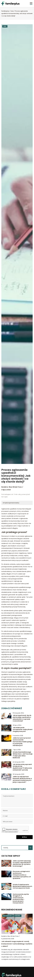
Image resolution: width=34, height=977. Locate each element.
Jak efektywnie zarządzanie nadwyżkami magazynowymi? (22, 729)
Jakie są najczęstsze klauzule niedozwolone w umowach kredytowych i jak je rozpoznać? (22, 779)
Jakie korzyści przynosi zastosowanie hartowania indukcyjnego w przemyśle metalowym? (22, 741)
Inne (4, 26)
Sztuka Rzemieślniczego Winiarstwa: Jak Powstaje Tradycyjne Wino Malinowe (22, 755)
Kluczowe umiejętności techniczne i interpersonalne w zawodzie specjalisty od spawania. (22, 875)
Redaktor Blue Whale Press (11, 487)
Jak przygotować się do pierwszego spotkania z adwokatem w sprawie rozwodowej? (22, 718)
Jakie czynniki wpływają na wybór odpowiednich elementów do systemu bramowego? (22, 863)
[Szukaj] (30, 847)
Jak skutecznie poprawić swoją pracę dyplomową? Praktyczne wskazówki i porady (22, 767)
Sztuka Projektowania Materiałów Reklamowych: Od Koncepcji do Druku (22, 886)
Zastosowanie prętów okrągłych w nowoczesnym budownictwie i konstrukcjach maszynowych (21, 898)
